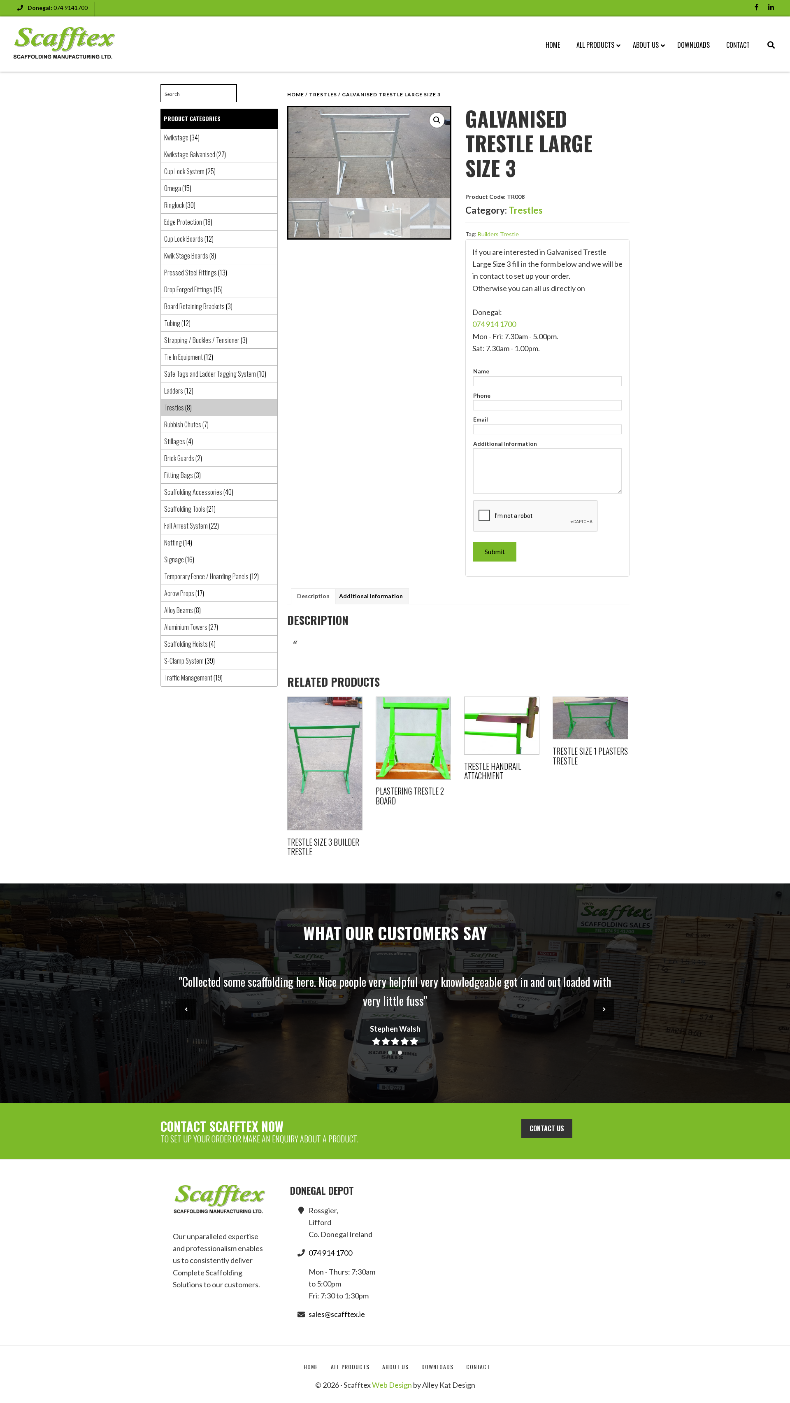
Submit (495, 551)
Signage (174, 559)
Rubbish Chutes (182, 424)
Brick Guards (179, 458)
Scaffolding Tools (184, 509)
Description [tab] (313, 595)
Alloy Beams (178, 610)
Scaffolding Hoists (186, 644)
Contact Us (547, 1128)
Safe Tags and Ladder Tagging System (210, 374)
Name (481, 371)
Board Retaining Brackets (194, 306)
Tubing (172, 323)
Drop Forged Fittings (188, 289)
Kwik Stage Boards (186, 256)
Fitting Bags (178, 475)
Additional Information (505, 443)
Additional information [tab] (371, 595)
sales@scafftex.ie (337, 1314)
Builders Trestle (498, 234)
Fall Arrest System (186, 526)
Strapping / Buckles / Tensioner (201, 340)
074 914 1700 (494, 324)
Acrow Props (179, 593)
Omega (172, 188)
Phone (481, 395)
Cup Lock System (184, 171)
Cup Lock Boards (183, 239)
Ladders (173, 391)
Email (480, 419)
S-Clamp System (184, 661)
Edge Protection (183, 222)
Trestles (323, 94)
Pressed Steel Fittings (190, 272)
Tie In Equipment (183, 357)
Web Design (392, 1384)
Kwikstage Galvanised (189, 154)
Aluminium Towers (185, 627)
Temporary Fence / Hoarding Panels (206, 576)
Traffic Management (188, 678)
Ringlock (174, 205)
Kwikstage (176, 137)
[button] (437, 120)
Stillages (174, 441)
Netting (173, 543)
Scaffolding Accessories (193, 492)
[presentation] (186, 1009)
